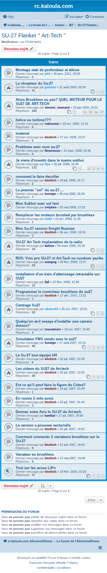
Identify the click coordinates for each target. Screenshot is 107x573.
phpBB (40, 557)
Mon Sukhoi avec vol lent (37, 203)
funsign (50, 193)
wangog (51, 262)
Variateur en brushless (35, 454)
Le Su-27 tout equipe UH (36, 355)
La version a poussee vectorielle (43, 425)
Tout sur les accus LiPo (36, 468)
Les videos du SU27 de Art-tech (42, 369)
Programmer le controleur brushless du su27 (54, 292)
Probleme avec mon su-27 (38, 147)
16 (96, 112)
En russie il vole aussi (35, 398)
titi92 (48, 218)
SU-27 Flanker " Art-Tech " (33, 35)
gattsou (50, 87)
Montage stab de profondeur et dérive (47, 70)
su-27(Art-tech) (31, 41)
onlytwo (51, 207)
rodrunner (52, 123)
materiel (22, 133)
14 (84, 112)
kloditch (51, 137)
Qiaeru (73, 562)
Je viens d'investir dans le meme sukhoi (50, 160)
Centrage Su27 (28, 305)
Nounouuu (52, 150)
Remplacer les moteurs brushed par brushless (55, 215)
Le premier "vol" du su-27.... (40, 190)
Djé (47, 282)
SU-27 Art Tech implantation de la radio (49, 242)
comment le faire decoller (37, 177)
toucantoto (53, 329)
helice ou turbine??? (33, 120)
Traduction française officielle (47, 562)
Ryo (47, 164)
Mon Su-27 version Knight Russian (45, 228)
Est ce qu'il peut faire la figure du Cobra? (51, 385)
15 (90, 112)
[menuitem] (8, 16)
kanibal (50, 415)
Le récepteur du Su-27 (34, 83)
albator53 (51, 309)
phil (47, 73)
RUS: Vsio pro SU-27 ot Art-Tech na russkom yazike (59, 258)
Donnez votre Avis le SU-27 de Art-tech (48, 412)
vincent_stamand (57, 107)
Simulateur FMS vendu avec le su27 (46, 339)
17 (101, 112)
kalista (49, 245)
